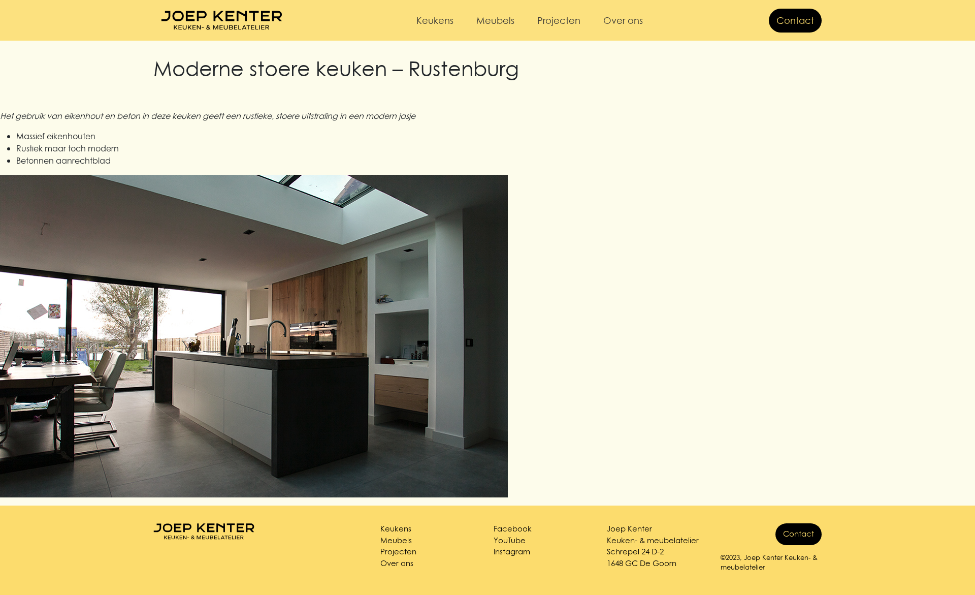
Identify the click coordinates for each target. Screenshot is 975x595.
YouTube (510, 540)
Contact (795, 20)
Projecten (558, 20)
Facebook (513, 528)
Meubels (495, 20)
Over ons (623, 20)
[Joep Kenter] (221, 20)
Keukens (434, 20)
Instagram (512, 551)
